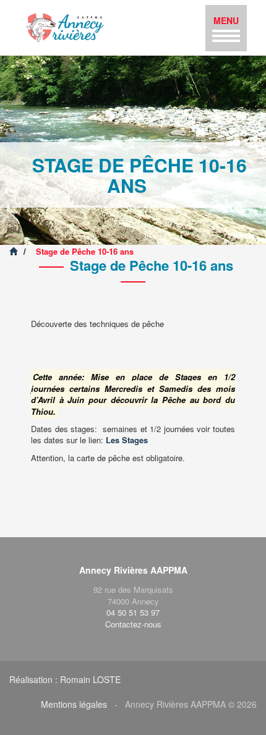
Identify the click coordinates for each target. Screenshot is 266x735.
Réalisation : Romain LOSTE (65, 679)
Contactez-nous (133, 624)
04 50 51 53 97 (133, 612)
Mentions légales (74, 704)
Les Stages (127, 440)
